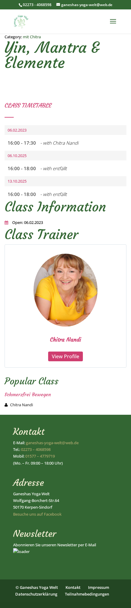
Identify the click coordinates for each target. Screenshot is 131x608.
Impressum (98, 587)
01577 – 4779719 (40, 456)
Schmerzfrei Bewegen (28, 394)
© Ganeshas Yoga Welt (37, 587)
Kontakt (73, 587)
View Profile (65, 356)
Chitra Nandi (65, 339)
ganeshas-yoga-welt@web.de (52, 442)
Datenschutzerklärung (36, 594)
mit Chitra (32, 37)
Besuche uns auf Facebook (37, 514)
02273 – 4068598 (36, 449)
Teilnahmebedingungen (87, 594)
